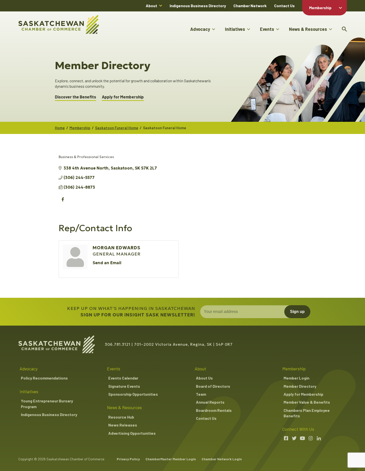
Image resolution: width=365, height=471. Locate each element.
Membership (320, 7)
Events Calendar (123, 378)
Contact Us (284, 5)
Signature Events (124, 386)
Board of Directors (213, 386)
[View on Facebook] (63, 202)
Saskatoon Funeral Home (116, 128)
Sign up (297, 311)
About (151, 5)
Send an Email (107, 262)
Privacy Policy (128, 459)
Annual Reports (210, 402)
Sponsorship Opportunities (133, 394)
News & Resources (308, 29)
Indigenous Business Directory (198, 5)
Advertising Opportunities (132, 433)
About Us (204, 378)
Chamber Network (250, 5)
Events (267, 29)
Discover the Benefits (75, 97)
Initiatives (235, 29)
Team (201, 394)
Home (60, 128)
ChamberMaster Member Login (171, 459)
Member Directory (300, 386)
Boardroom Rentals (214, 410)
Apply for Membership (123, 97)
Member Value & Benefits (307, 402)
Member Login (296, 378)
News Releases (122, 425)
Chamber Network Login (222, 459)
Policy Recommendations (44, 378)
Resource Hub (121, 417)
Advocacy (200, 29)
